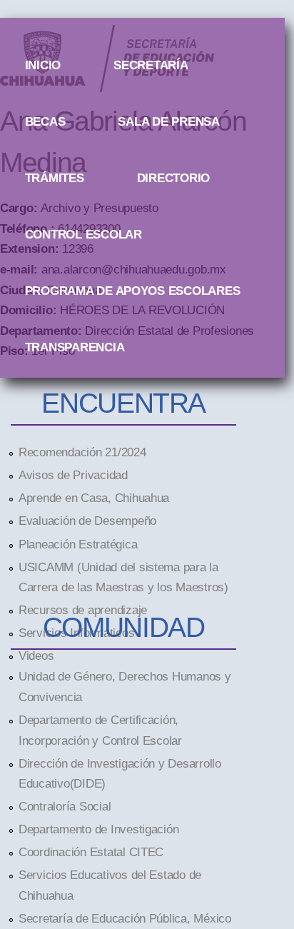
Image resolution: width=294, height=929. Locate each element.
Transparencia (75, 347)
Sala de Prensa (168, 121)
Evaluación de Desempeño (87, 520)
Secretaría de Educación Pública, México (125, 918)
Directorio (173, 178)
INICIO (43, 65)
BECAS (45, 121)
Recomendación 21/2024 (82, 452)
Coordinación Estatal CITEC (91, 852)
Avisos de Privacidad (73, 475)
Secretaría (150, 65)
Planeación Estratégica (78, 544)
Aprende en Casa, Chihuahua (94, 498)
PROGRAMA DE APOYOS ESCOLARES (132, 290)
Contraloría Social (65, 806)
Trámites (54, 178)
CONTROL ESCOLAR (83, 234)
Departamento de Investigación (98, 829)
